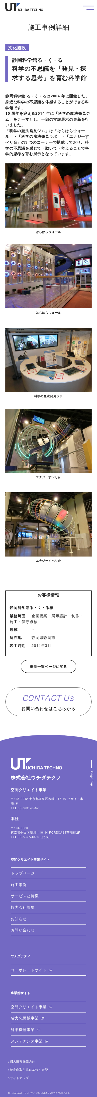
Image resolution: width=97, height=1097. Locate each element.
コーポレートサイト (29, 969)
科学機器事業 (23, 1029)
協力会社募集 (23, 907)
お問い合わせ (23, 930)
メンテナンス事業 (27, 1041)
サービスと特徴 (25, 895)
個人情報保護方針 (22, 1061)
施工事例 (19, 884)
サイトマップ (19, 1078)
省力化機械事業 (25, 1018)
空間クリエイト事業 (29, 1006)
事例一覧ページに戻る (48, 666)
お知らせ (19, 918)
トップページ (23, 873)
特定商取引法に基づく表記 (29, 1070)
